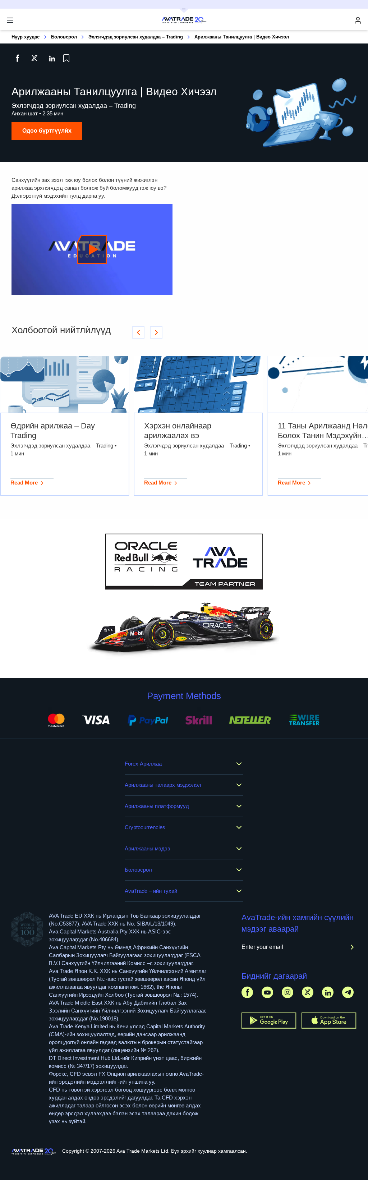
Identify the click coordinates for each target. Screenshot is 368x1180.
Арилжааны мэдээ (147, 848)
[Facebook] (247, 992)
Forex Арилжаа (143, 764)
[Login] (358, 20)
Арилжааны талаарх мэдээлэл (163, 785)
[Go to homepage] (34, 1151)
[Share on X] (34, 58)
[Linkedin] (328, 992)
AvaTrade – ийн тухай (151, 891)
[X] (307, 992)
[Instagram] (287, 992)
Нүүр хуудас (26, 37)
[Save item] (66, 58)
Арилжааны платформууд (157, 806)
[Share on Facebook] (17, 58)
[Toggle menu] (10, 20)
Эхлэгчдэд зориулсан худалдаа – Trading (135, 37)
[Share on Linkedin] (52, 58)
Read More (24, 482)
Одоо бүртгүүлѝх (47, 131)
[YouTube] (267, 992)
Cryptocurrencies (145, 827)
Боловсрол (64, 37)
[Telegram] (348, 992)
